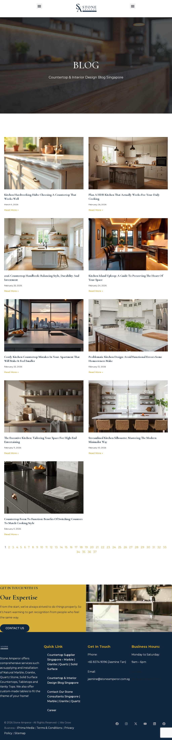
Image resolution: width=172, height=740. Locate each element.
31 (153, 547)
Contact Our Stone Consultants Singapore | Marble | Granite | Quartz (63, 696)
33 (164, 547)
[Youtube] (145, 724)
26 (125, 547)
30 (148, 547)
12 (51, 547)
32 (159, 547)
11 (47, 547)
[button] (39, 6)
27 (131, 547)
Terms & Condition (48, 727)
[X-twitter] (136, 724)
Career (51, 710)
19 (86, 547)
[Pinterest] (164, 724)
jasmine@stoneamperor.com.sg (109, 679)
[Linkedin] (154, 724)
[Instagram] (126, 724)
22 (102, 547)
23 (108, 547)
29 (142, 547)
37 (95, 552)
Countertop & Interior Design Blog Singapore (62, 680)
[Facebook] (117, 724)
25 (119, 547)
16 (71, 547)
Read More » (11, 210)
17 (76, 547)
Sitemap (20, 733)
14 (61, 547)
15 (66, 547)
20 (92, 547)
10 (41, 547)
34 (78, 552)
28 (136, 547)
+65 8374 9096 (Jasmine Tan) (107, 662)
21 (97, 547)
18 (81, 547)
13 (56, 547)
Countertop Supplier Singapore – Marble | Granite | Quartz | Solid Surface (62, 662)
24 (114, 547)
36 (89, 552)
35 (83, 552)
